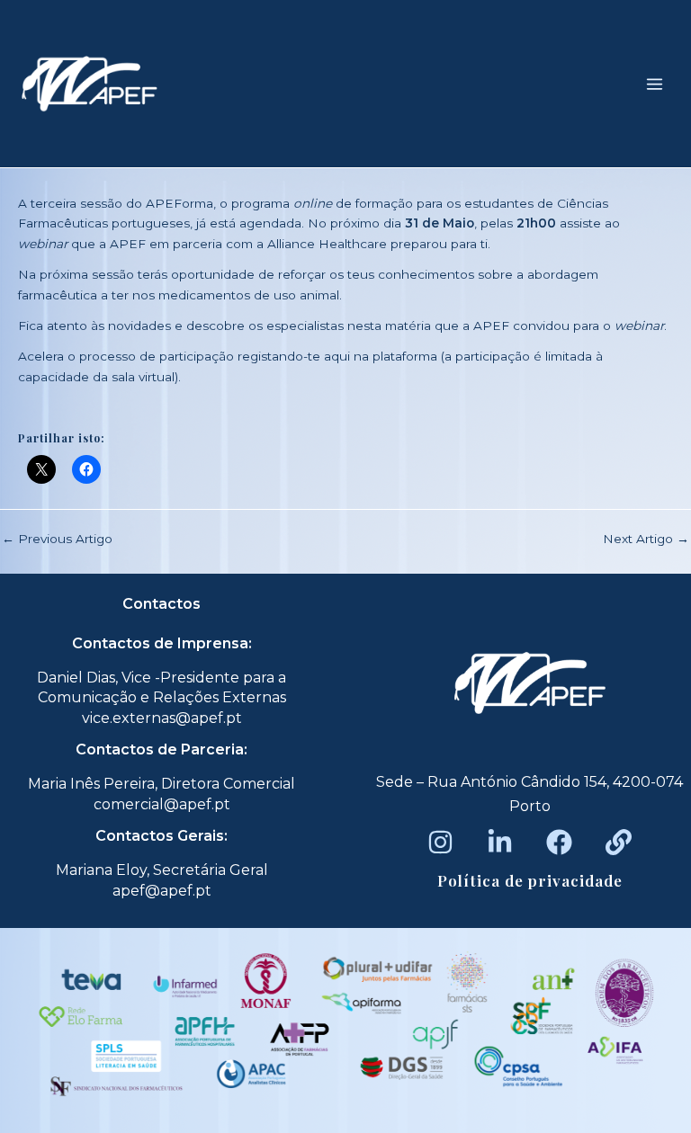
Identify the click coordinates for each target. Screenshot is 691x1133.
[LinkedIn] (500, 842)
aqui (337, 356)
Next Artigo (646, 539)
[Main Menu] (655, 84)
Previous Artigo (57, 539)
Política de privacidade (530, 880)
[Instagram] (440, 842)
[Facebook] (559, 842)
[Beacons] (619, 842)
